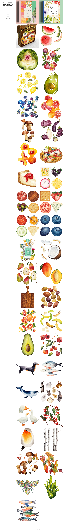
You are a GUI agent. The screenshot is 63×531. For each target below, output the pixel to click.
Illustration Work (8, 9)
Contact (8, 16)
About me (8, 14)
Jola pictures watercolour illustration (8, 4)
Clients (8, 12)
